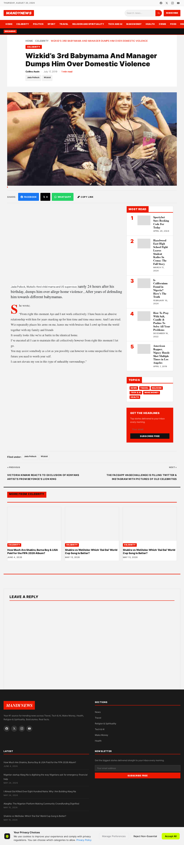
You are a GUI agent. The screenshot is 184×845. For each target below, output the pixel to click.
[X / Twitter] (167, 3)
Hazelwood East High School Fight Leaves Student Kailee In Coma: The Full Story (160, 252)
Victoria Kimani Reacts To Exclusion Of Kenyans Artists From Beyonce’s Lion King (43, 477)
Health (150, 24)
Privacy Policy (83, 840)
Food (173, 24)
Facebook (30, 197)
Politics (38, 24)
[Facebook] (161, 3)
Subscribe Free (150, 436)
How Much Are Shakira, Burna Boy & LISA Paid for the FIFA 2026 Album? (32, 551)
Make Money (134, 24)
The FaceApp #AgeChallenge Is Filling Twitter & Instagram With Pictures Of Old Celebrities (142, 477)
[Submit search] (158, 13)
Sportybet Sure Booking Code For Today (161, 222)
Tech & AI (136, 392)
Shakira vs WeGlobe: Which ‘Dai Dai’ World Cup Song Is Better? (35, 816)
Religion (157, 388)
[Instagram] (172, 3)
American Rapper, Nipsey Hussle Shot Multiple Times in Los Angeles (161, 354)
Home (9, 24)
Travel (63, 24)
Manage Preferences (114, 836)
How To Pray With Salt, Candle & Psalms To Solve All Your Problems (161, 321)
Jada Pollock (33, 77)
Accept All (170, 836)
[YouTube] (178, 3)
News (134, 388)
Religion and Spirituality (88, 24)
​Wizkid (47, 77)
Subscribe (172, 13)
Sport (51, 24)
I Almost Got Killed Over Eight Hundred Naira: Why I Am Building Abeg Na (40, 791)
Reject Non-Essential (145, 836)
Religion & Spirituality (105, 723)
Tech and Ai (115, 24)
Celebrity (22, 24)
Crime (162, 24)
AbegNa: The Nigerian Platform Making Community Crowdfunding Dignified (41, 803)
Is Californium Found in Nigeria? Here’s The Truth (160, 288)
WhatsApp (64, 197)
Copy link (87, 197)
